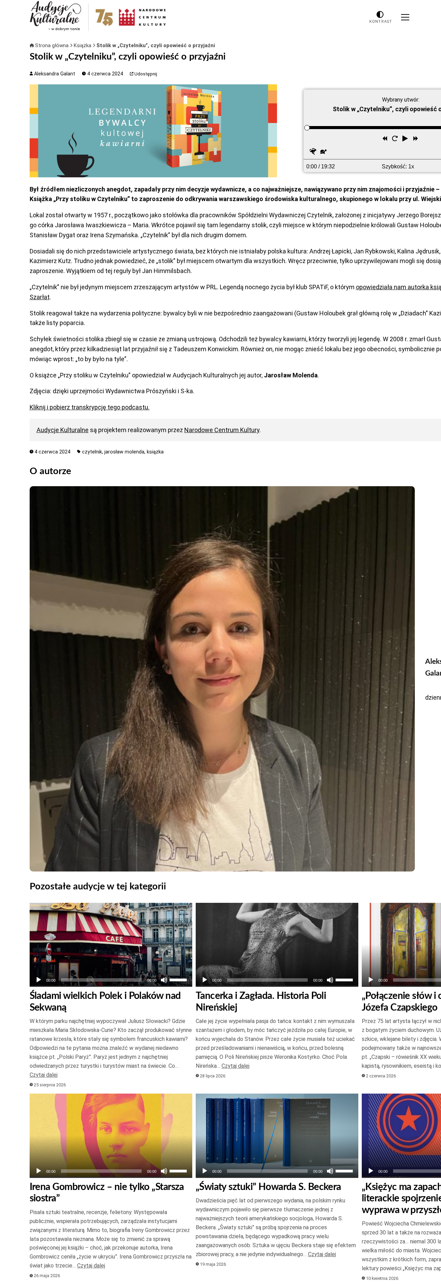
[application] (111, 980)
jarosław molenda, (125, 452)
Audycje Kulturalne (63, 430)
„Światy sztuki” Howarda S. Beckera (268, 1187)
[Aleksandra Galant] (222, 678)
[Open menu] (405, 17)
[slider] (307, 128)
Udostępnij (145, 73)
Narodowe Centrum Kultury (221, 430)
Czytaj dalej (44, 1075)
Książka (83, 45)
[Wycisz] (164, 980)
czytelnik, (93, 452)
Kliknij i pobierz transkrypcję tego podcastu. (90, 407)
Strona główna (52, 45)
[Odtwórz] (38, 980)
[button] (406, 139)
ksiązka (155, 452)
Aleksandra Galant (54, 74)
